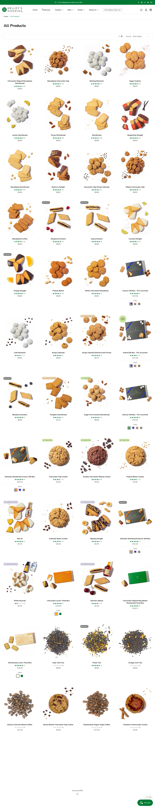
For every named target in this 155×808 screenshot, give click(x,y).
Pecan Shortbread (58, 135)
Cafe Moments (20, 353)
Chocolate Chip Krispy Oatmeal (96, 187)
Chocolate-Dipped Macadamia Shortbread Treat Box (135, 602)
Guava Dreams (97, 239)
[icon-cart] (150, 9)
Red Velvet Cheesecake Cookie (135, 776)
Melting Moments (97, 81)
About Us (92, 10)
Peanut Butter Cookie (135, 476)
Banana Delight (96, 539)
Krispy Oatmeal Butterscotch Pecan (96, 353)
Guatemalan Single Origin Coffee (96, 724)
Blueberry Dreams (19, 415)
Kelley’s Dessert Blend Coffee (19, 724)
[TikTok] (145, 2)
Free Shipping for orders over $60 (70, 2)
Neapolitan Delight (135, 135)
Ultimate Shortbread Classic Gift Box (20, 476)
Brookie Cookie (58, 776)
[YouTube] (148, 2)
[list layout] (119, 36)
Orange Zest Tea (135, 662)
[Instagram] (141, 2)
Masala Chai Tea (19, 776)
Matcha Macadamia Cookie (96, 776)
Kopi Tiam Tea (58, 662)
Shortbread (96, 135)
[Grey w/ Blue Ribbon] (131, 303)
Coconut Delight (135, 239)
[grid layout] (121, 36)
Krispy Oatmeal (58, 353)
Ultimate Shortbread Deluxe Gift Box (135, 539)
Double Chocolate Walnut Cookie (96, 476)
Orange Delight (20, 290)
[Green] (60, 614)
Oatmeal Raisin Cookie (58, 539)
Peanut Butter (58, 290)
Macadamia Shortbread (20, 187)
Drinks (80, 10)
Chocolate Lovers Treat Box (58, 601)
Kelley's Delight (58, 187)
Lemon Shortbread (19, 135)
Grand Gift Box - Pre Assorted (135, 353)
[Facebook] (138, 2)
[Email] (151, 2)
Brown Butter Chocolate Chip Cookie (58, 724)
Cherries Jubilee (96, 601)
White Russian (20, 601)
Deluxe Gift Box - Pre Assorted (135, 415)
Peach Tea (97, 662)
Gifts (69, 10)
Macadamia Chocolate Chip (58, 81)
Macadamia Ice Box (20, 239)
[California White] (17, 675)
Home (35, 10)
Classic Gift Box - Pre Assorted (135, 290)
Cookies (58, 10)
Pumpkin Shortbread (58, 415)
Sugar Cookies (135, 81)
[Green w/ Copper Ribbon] (129, 428)
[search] (141, 10)
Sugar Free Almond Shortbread (96, 415)
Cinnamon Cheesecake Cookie (135, 724)
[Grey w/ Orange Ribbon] (135, 303)
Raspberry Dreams (58, 239)
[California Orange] (56, 614)
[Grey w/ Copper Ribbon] (139, 303)
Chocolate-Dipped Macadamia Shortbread (20, 82)
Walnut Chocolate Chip (135, 187)
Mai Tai (20, 539)
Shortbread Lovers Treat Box (20, 662)
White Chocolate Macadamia (96, 290)
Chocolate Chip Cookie (58, 476)
